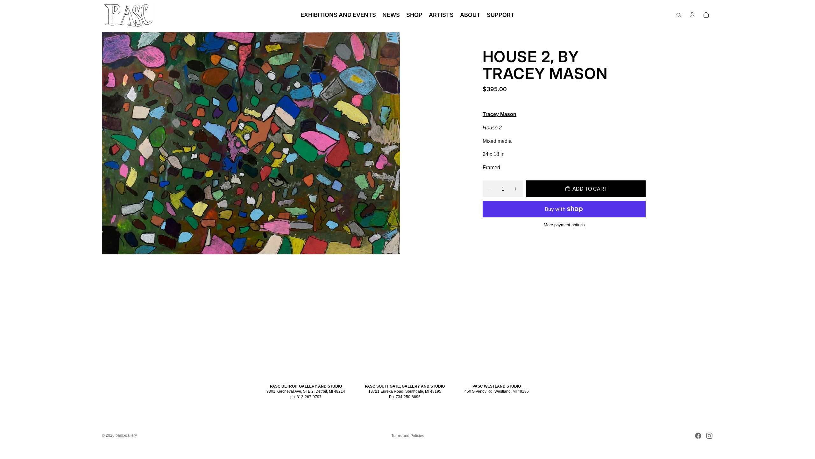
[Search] (679, 15)
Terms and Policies (407, 435)
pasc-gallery (126, 435)
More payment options (564, 224)
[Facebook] (698, 436)
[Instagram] (709, 436)
